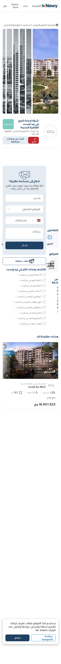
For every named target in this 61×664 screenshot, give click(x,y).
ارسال (24, 245)
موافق (17, 637)
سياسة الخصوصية (47, 637)
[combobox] (27, 209)
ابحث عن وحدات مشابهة (15, 140)
